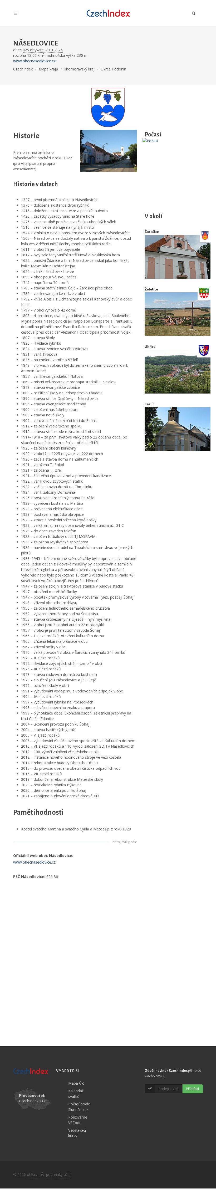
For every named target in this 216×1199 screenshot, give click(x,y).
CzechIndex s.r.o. (33, 1100)
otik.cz (32, 1174)
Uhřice (150, 347)
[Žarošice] (177, 256)
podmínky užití (58, 1174)
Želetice (151, 289)
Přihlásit (192, 1088)
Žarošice (152, 232)
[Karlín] (177, 429)
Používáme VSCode (77, 1120)
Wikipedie (129, 842)
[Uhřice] (177, 372)
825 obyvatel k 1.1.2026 (43, 49)
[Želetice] (177, 314)
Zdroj (116, 842)
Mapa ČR (76, 1083)
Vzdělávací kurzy (77, 1133)
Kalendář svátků (76, 1093)
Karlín (150, 404)
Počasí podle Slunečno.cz (79, 1106)
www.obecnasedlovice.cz (34, 60)
